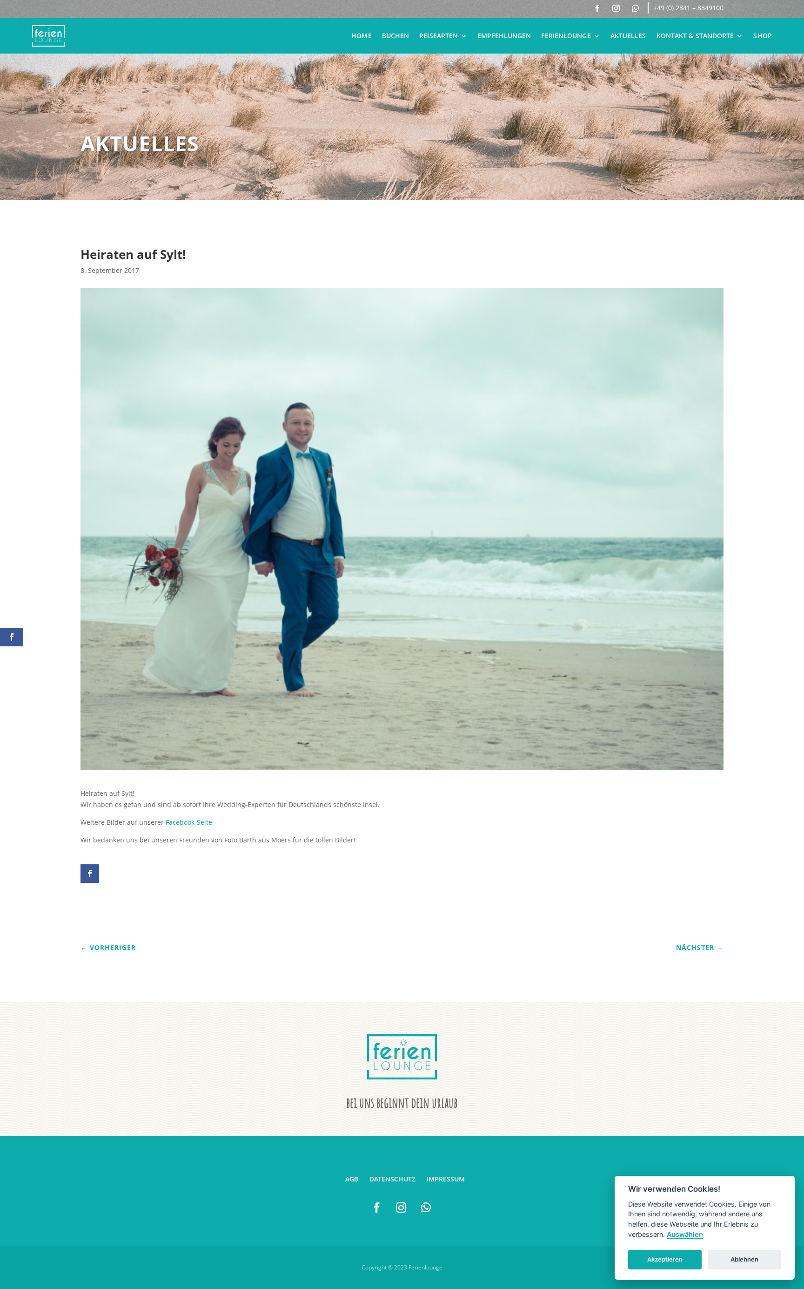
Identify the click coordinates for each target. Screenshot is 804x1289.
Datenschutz (392, 1178)
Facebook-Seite (189, 822)
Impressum (446, 1178)
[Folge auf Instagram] (616, 8)
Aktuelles (628, 35)
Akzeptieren (665, 1259)
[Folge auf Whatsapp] (635, 8)
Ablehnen (744, 1259)
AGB (351, 1178)
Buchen (395, 35)
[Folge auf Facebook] (597, 8)
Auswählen (685, 1234)
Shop (762, 35)
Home (361, 35)
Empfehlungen (504, 35)
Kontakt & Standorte (695, 35)
